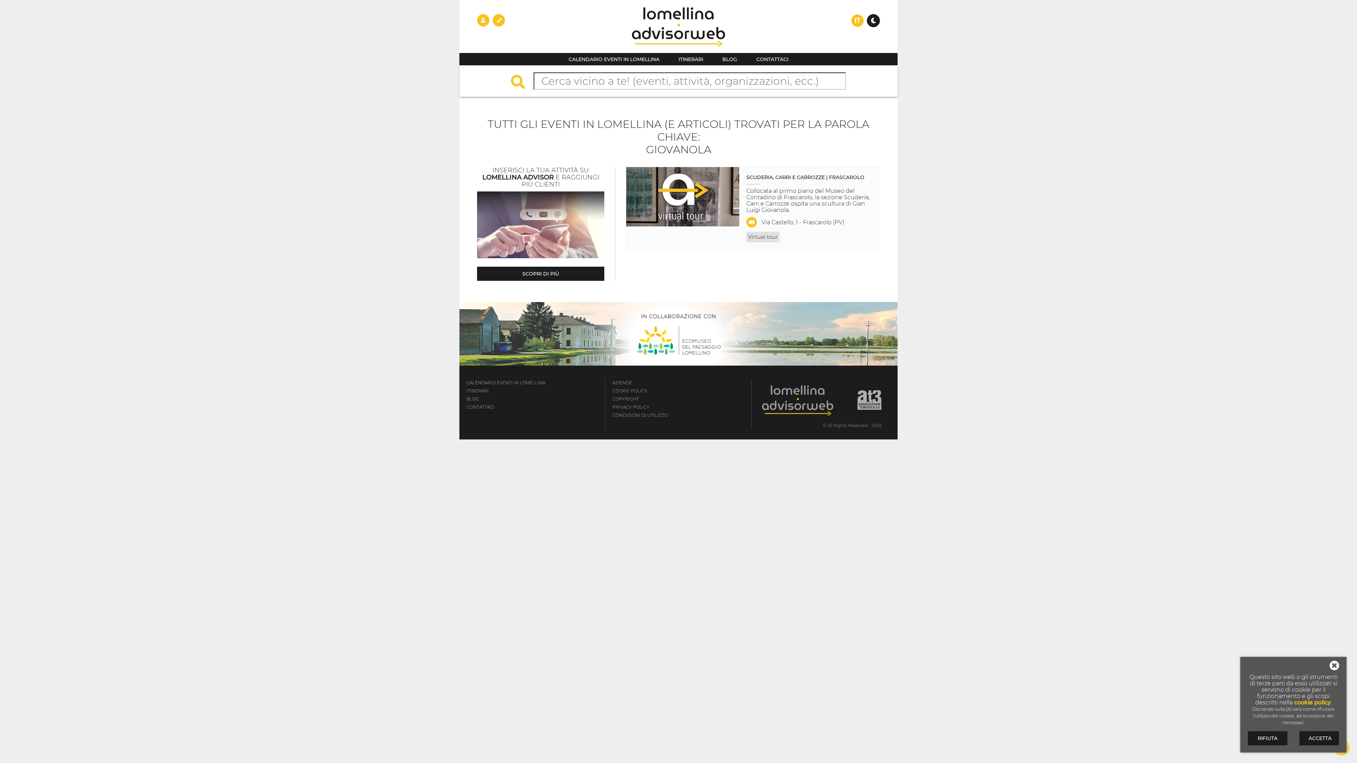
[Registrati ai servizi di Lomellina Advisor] (499, 20)
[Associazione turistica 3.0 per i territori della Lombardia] (869, 400)
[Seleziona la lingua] (857, 20)
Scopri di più (540, 274)
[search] (521, 82)
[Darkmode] (873, 20)
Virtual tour (763, 236)
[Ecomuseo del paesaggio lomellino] (678, 334)
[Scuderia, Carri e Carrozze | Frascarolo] (682, 196)
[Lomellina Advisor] (678, 51)
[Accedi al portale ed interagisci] (483, 20)
